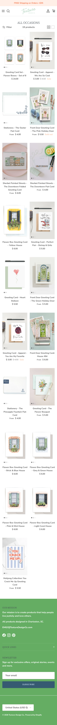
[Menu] (3, 11)
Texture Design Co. (16, 715)
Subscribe (28, 684)
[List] (53, 27)
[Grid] (48, 27)
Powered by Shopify (33, 715)
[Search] (9, 11)
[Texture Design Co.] (28, 11)
